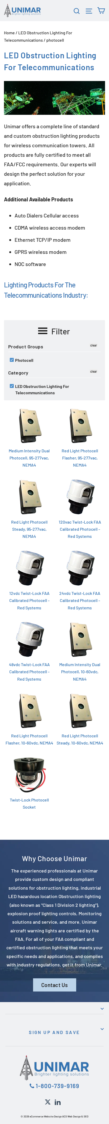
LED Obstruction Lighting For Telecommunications (41, 389)
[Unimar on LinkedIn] (58, 1101)
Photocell (23, 360)
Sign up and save (54, 1032)
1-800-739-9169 (56, 1085)
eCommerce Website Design (46, 1116)
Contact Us (54, 985)
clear (93, 345)
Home (9, 32)
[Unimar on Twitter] (48, 1101)
